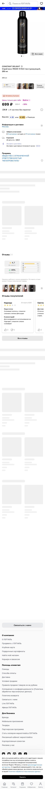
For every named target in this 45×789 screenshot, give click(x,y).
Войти (25, 100)
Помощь (5, 669)
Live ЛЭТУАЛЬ (8, 703)
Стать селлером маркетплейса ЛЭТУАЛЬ (19, 733)
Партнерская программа (13, 729)
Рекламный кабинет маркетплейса (17, 737)
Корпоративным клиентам (13, 741)
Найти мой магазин (10, 655)
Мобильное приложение (12, 721)
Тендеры (6, 725)
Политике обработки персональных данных (24, 771)
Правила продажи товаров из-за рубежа (19, 685)
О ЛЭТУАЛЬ (7, 639)
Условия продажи (9, 681)
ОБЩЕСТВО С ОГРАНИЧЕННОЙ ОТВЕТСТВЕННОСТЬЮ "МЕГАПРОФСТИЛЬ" (15, 158)
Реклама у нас (8, 745)
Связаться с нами (9, 699)
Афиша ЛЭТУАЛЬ (9, 707)
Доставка (6, 677)
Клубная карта (8, 647)
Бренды (5, 717)
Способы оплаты (9, 673)
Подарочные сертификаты (13, 651)
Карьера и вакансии (11, 659)
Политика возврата (10, 695)
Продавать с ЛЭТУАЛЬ (11, 643)
